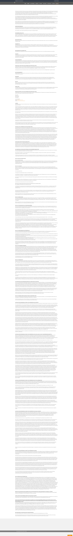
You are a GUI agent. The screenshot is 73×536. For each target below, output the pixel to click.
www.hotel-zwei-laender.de (21, 100)
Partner (40, 3)
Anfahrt (53, 3)
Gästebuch (45, 3)
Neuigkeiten (49, 3)
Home (25, 3)
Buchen (57, 3)
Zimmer (28, 3)
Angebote (37, 3)
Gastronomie (32, 3)
